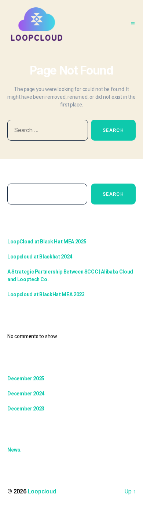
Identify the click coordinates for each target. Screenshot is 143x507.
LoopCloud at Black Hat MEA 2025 (46, 242)
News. (14, 450)
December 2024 (25, 394)
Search (15, 176)
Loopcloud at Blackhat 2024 (39, 257)
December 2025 (25, 379)
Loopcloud (42, 491)
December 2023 (25, 409)
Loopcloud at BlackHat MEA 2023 (46, 294)
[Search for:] (46, 132)
